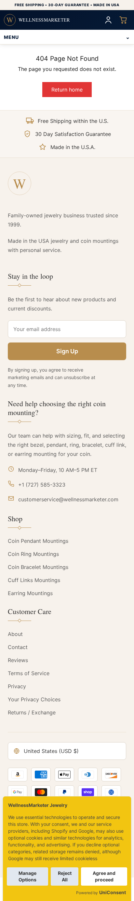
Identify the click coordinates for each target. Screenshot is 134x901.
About (15, 634)
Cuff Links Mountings (34, 580)
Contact (18, 647)
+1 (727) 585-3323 (41, 484)
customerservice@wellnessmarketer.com (68, 499)
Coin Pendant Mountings (38, 541)
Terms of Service (28, 673)
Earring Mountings (30, 593)
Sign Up (67, 351)
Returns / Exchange (32, 712)
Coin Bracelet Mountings (38, 567)
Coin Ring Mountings (33, 554)
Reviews (18, 660)
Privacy (17, 686)
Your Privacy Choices (34, 699)
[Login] (108, 20)
